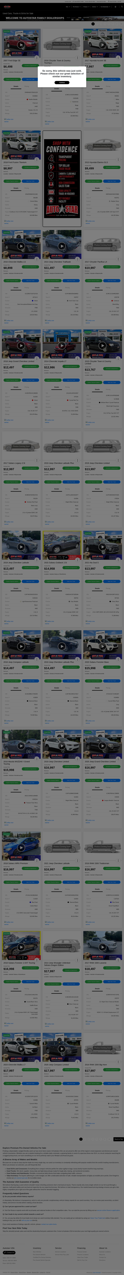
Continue (62, 82)
